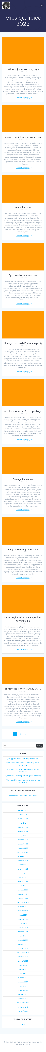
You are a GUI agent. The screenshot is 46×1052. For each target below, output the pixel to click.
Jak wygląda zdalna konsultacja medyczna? (23, 759)
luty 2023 (23, 986)
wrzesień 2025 (23, 856)
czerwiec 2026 (23, 819)
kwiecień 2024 (23, 927)
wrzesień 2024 (23, 907)
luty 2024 (23, 936)
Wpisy (23, 1024)
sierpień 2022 (23, 1011)
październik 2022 (23, 1003)
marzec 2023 (23, 982)
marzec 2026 (23, 831)
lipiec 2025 (23, 865)
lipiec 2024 (23, 915)
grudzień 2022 (23, 994)
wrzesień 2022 (23, 1007)
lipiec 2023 (23, 965)
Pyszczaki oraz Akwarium (23, 275)
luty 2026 (23, 835)
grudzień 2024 (23, 894)
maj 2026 (23, 823)
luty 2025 (23, 886)
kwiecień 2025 (23, 877)
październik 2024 (23, 902)
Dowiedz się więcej (23, 98)
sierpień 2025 (23, 861)
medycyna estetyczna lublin (23, 549)
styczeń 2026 (23, 840)
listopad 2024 (23, 898)
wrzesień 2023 (23, 957)
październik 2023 (23, 953)
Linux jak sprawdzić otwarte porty (23, 343)
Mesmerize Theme (23, 1044)
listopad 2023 (23, 948)
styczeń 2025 (23, 890)
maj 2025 (23, 873)
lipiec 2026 (23, 815)
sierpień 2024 (23, 911)
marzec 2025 (23, 881)
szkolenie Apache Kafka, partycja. (23, 411)
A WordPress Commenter (18, 796)
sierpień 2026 (23, 810)
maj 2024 (23, 923)
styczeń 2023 (23, 990)
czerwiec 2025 (23, 869)
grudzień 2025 (23, 844)
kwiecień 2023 (23, 978)
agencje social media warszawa (23, 137)
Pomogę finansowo (23, 479)
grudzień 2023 (23, 944)
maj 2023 (23, 973)
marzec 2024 (23, 932)
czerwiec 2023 (23, 969)
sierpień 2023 (23, 961)
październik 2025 (23, 852)
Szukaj (39, 746)
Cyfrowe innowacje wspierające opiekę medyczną (23, 776)
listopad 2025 (23, 848)
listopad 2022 (23, 999)
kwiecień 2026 (23, 827)
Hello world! (33, 796)
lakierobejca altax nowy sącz (23, 69)
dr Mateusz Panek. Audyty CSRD (23, 688)
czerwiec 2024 (23, 919)
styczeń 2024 (23, 940)
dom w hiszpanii (23, 207)
